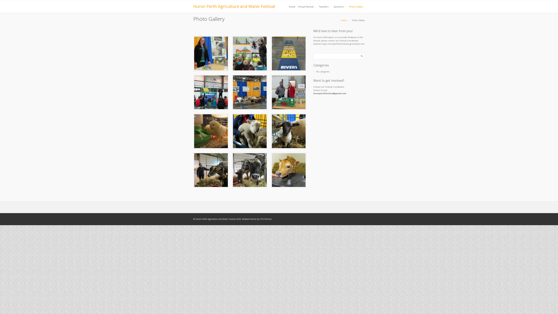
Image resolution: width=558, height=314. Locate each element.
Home (344, 20)
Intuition (246, 219)
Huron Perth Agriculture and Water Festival (234, 6)
